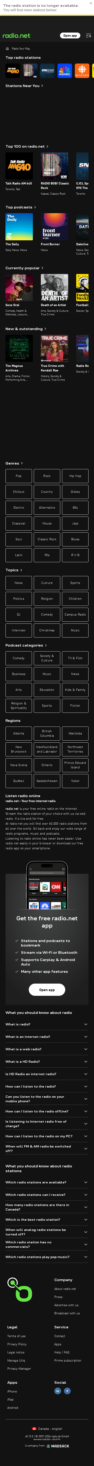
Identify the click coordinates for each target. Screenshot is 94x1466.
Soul (19, 539)
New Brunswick (18, 749)
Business (19, 674)
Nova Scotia (18, 765)
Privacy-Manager (19, 1368)
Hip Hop (75, 476)
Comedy (47, 614)
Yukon (75, 781)
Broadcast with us (67, 1313)
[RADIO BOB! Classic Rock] (30, 71)
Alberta (18, 733)
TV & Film (75, 658)
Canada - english (49, 1429)
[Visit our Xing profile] (67, 1390)
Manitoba (75, 733)
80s (75, 507)
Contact (59, 1336)
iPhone (12, 1391)
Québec (18, 781)
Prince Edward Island (75, 765)
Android (12, 1407)
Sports (75, 583)
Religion (47, 598)
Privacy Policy (16, 1344)
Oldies (75, 491)
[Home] (7, 48)
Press (58, 1297)
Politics (18, 598)
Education (47, 690)
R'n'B (75, 555)
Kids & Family (75, 690)
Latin (19, 555)
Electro (18, 507)
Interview (18, 630)
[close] (91, 3)
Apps (57, 1344)
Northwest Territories (75, 749)
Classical (18, 523)
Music (75, 630)
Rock (46, 476)
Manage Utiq (16, 1360)
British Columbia (47, 733)
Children (75, 598)
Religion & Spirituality (19, 706)
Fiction (75, 705)
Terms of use (16, 1336)
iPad (10, 1399)
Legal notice (15, 1352)
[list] (47, 71)
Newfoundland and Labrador (46, 749)
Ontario (47, 765)
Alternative (47, 507)
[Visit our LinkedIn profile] (58, 1390)
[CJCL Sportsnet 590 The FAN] (47, 71)
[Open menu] (88, 35)
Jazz (75, 523)
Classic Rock (47, 539)
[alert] (47, 8)
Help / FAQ (61, 1352)
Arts (19, 690)
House (47, 523)
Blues (75, 539)
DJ (19, 614)
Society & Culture (47, 658)
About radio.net (65, 1289)
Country (47, 491)
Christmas (47, 630)
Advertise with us (66, 1305)
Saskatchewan (47, 781)
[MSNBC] (64, 71)
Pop (18, 476)
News (19, 583)
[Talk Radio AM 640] (12, 71)
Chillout (19, 491)
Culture (46, 583)
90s (47, 555)
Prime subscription (67, 1360)
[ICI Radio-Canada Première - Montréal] (82, 71)
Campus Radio (75, 614)
